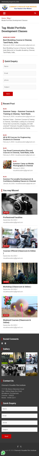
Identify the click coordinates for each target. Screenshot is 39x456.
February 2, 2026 (18, 168)
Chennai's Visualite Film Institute (25, 450)
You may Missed (11, 190)
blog (5, 109)
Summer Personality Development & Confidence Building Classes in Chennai (19, 180)
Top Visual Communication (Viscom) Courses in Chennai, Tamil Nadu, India (18, 151)
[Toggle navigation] (4, 13)
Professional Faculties (12, 217)
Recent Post (9, 103)
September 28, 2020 (10, 220)
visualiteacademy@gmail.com (25, 45)
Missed (6, 212)
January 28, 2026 (8, 183)
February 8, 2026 (8, 116)
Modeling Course (9, 37)
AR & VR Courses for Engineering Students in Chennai (16, 138)
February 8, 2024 (8, 45)
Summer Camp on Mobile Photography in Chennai (23, 165)
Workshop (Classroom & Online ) (17, 287)
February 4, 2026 (8, 142)
